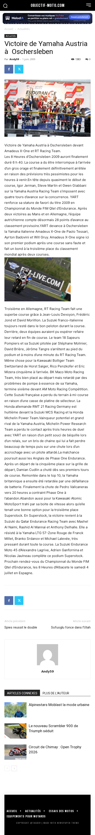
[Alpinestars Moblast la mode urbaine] (15, 709)
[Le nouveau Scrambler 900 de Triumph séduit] (15, 731)
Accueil (8, 29)
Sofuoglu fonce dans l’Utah (71, 627)
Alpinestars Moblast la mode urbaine (59, 704)
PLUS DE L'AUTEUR (56, 693)
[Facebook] (8, 69)
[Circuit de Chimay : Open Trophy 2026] (15, 752)
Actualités (23, 29)
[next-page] (14, 768)
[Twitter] (19, 69)
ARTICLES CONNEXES (22, 693)
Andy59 (14, 59)
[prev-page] (7, 768)
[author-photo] (47, 665)
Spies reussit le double (20, 627)
